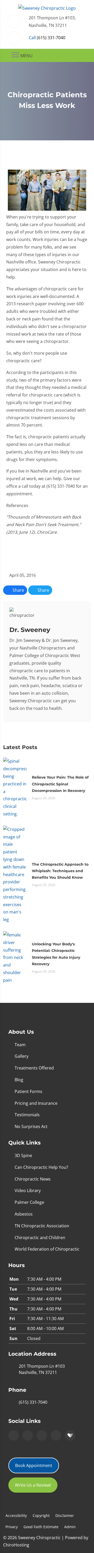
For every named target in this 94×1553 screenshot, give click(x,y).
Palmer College (29, 1202)
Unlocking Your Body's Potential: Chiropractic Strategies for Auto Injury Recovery (56, 954)
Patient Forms (28, 1091)
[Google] (13, 1435)
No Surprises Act (31, 1126)
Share (17, 590)
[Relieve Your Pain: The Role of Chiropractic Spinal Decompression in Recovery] (15, 787)
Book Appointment (33, 1465)
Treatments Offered (34, 1068)
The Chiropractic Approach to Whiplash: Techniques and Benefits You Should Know (60, 871)
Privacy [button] (11, 1526)
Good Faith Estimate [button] (41, 1526)
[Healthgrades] (70, 1435)
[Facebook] (27, 1435)
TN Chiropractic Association (42, 1226)
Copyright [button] (41, 1515)
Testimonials (27, 1115)
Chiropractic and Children (40, 1237)
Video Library (28, 1190)
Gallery (21, 1056)
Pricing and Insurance (36, 1103)
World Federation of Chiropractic (47, 1249)
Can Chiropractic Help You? (41, 1167)
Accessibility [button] (16, 1515)
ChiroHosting (16, 1545)
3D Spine (23, 1155)
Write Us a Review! (33, 1485)
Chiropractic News (33, 1179)
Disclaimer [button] (64, 1515)
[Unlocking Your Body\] (15, 957)
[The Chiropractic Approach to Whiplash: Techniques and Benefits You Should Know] (15, 874)
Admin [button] (70, 1526)
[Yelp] (42, 1435)
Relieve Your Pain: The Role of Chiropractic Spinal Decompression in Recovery (60, 784)
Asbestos (24, 1214)
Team (20, 1045)
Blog (19, 1080)
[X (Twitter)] (56, 1435)
